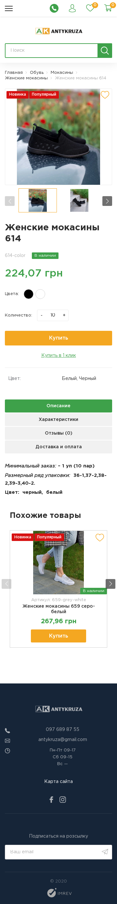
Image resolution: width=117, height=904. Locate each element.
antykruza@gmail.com (62, 740)
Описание (58, 406)
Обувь (37, 72)
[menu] (9, 8)
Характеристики (58, 420)
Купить (58, 338)
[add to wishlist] (105, 95)
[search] (105, 50)
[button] (107, 201)
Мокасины (62, 72)
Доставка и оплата (58, 447)
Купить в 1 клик (58, 356)
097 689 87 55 (62, 730)
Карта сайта (58, 782)
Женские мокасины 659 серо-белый (58, 609)
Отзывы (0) (58, 433)
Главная (14, 72)
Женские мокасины (26, 78)
